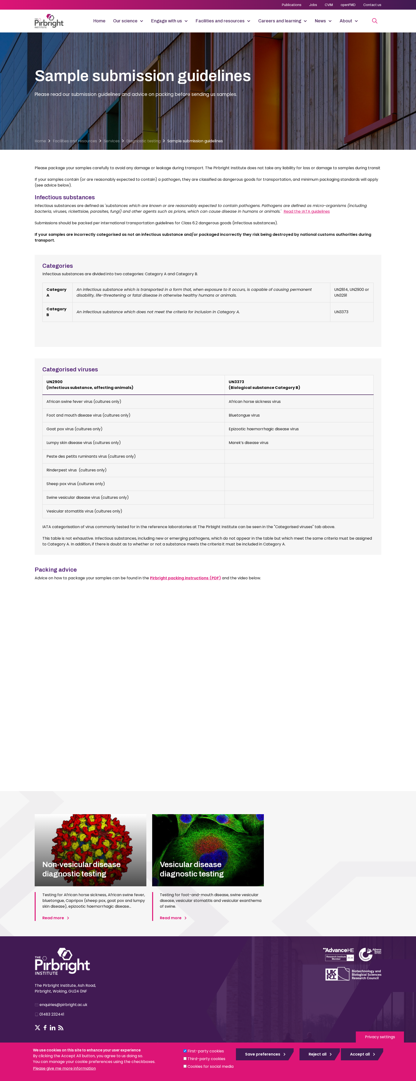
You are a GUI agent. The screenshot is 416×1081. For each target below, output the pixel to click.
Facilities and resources (220, 21)
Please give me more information (64, 1068)
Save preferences (262, 1054)
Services (112, 141)
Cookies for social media (211, 1066)
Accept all (360, 1054)
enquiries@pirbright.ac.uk (63, 1004)
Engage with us (166, 21)
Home (99, 21)
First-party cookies (206, 1051)
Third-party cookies (206, 1059)
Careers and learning (279, 21)
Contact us (372, 5)
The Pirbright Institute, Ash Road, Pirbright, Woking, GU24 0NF (65, 988)
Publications (291, 5)
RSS (61, 1027)
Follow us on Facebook (45, 1027)
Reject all (317, 1054)
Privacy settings (380, 1037)
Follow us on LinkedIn (52, 1027)
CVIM (329, 5)
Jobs (313, 5)
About (346, 21)
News (320, 21)
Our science (125, 21)
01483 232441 (51, 1014)
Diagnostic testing (143, 141)
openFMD (348, 5)
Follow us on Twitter (37, 1027)
